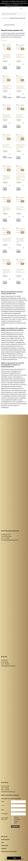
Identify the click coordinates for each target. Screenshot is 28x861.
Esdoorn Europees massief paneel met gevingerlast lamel (20, 146)
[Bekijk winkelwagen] (26, 9)
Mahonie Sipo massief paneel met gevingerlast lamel (7, 209)
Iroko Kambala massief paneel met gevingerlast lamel (7, 177)
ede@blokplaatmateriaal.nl (8, 666)
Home (2, 18)
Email (2, 809)
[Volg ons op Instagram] (3, 854)
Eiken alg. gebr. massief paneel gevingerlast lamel (7, 116)
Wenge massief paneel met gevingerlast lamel (20, 271)
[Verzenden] (25, 13)
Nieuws (16, 817)
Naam (2, 801)
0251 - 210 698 (5, 538)
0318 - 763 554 (5, 664)
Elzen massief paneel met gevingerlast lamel (7, 146)
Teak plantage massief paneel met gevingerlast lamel (7, 271)
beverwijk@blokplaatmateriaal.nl (9, 540)
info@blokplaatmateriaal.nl (8, 791)
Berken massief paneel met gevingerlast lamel (20, 56)
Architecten (17, 819)
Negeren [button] (20, 5)
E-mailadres (4, 813)
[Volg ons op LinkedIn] (5, 854)
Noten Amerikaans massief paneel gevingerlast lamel (7, 239)
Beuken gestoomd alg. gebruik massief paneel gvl (7, 87)
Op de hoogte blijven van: (4, 818)
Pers (15, 823)
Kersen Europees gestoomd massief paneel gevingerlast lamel (20, 177)
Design (16, 821)
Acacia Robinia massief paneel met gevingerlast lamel (7, 56)
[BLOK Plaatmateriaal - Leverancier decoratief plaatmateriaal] (14, 9)
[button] (2, 9)
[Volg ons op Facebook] (2, 854)
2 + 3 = (3, 805)
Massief (7, 18)
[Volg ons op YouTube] (7, 854)
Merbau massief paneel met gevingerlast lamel (20, 208)
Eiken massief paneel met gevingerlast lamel (20, 116)
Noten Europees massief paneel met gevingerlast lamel (20, 240)
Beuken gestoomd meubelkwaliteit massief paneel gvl (20, 87)
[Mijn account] (22, 9)
